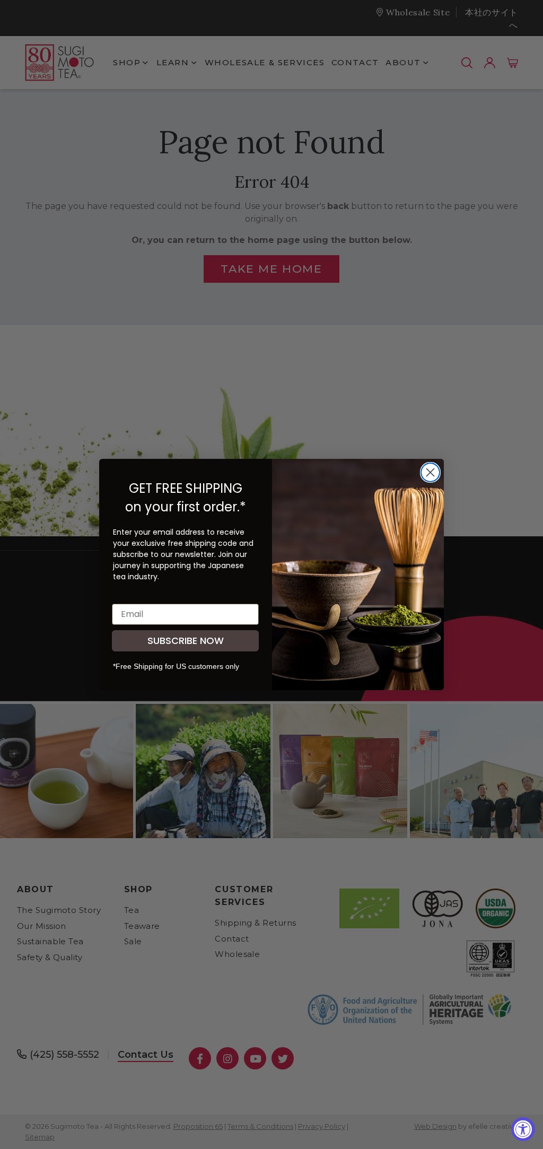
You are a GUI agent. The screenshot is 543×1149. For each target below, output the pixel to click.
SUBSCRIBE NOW (185, 640)
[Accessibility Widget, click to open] (523, 1129)
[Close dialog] (430, 472)
